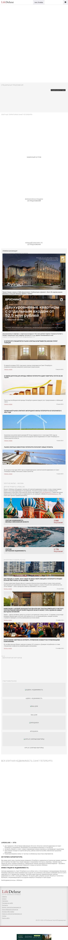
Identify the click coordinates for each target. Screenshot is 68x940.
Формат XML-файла (8, 911)
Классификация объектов (10, 909)
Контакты (5, 905)
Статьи (4, 916)
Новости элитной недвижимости (12, 914)
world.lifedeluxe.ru (53, 494)
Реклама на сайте (7, 903)
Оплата (4, 899)
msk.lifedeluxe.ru (46, 492)
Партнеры (5, 901)
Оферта (4, 896)
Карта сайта (5, 918)
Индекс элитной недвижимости (11, 907)
